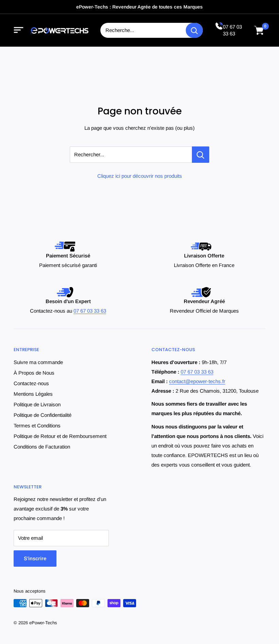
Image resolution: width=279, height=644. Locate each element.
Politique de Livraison (37, 404)
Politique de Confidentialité (42, 415)
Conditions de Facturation (42, 447)
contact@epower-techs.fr (197, 381)
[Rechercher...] (200, 154)
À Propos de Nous (34, 373)
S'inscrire (35, 558)
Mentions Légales (33, 394)
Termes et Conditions (37, 425)
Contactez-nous (31, 383)
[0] (259, 30)
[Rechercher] (194, 30)
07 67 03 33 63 (89, 311)
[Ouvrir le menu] (19, 30)
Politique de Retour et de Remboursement (60, 436)
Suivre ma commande (38, 362)
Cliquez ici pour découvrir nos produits (139, 176)
